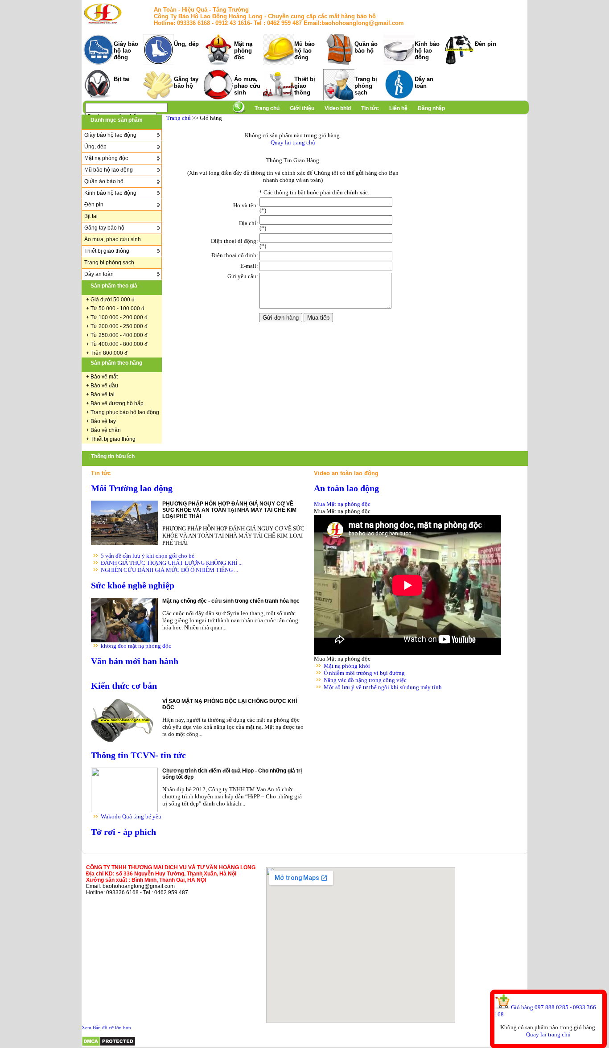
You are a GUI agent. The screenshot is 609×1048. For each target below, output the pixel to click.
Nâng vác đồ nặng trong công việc (365, 680)
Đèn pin (485, 44)
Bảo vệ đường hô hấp (117, 403)
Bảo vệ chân (106, 430)
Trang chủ (267, 108)
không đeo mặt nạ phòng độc (136, 645)
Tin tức (370, 108)
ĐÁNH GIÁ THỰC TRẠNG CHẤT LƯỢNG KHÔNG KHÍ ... (172, 562)
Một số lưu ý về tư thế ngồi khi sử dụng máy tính (383, 687)
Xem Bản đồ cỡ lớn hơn (106, 1027)
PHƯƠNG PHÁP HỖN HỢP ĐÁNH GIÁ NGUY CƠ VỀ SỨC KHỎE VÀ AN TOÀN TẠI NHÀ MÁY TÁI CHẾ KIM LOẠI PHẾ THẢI (229, 510)
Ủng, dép (186, 44)
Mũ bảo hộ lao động (304, 51)
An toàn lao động (346, 488)
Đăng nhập (431, 108)
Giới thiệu (303, 108)
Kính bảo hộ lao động (427, 51)
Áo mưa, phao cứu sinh (247, 86)
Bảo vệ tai (103, 394)
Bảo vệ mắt (104, 377)
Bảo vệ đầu (104, 385)
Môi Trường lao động (132, 488)
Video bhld (338, 108)
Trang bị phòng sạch (365, 86)
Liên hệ (398, 108)
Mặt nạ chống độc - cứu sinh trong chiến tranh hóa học (231, 601)
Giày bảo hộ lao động (126, 51)
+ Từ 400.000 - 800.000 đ (117, 344)
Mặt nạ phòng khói (347, 665)
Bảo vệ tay (103, 421)
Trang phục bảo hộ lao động (125, 412)
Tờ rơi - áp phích (123, 832)
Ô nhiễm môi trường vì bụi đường (364, 673)
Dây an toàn (424, 82)
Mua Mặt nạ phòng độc (342, 504)
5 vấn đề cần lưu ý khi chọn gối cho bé (147, 555)
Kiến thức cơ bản (124, 685)
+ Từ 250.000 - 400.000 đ (117, 335)
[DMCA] (109, 1044)
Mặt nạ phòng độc (243, 51)
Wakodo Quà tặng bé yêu (131, 816)
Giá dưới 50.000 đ (113, 299)
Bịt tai (122, 79)
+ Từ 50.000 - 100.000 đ (115, 308)
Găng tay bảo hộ (186, 82)
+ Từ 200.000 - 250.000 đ (117, 326)
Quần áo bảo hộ (366, 47)
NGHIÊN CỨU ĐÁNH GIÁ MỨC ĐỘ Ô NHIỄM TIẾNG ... (169, 570)
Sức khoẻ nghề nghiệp (132, 585)
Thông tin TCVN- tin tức (138, 755)
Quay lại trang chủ (548, 1034)
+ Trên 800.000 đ (107, 353)
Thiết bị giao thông (304, 86)
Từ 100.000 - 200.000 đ (119, 317)
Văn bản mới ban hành (134, 661)
